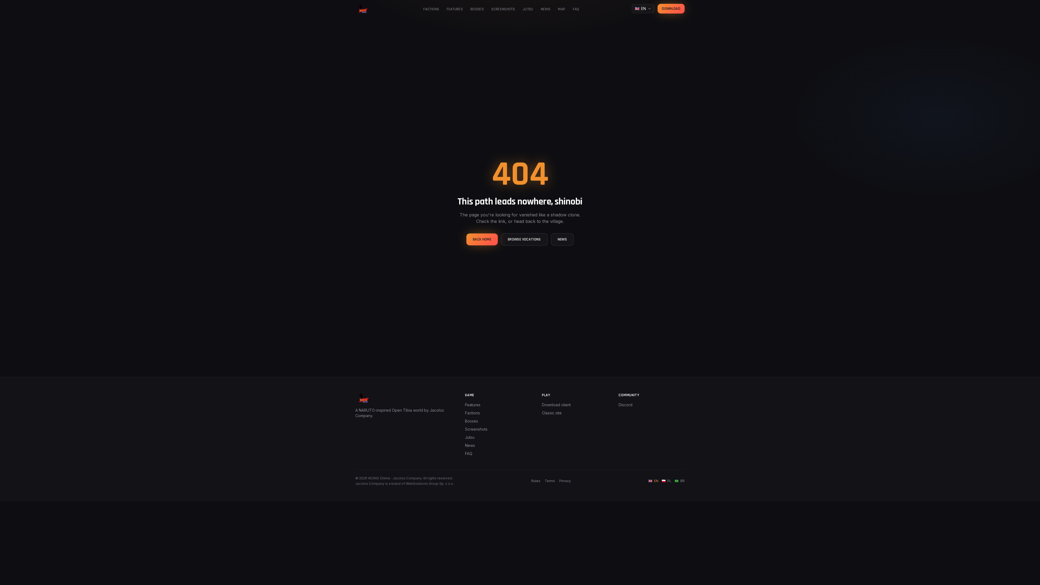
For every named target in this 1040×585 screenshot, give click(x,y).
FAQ (576, 9)
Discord (625, 404)
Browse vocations (524, 239)
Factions (431, 9)
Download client (556, 404)
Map (561, 9)
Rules (535, 481)
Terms (550, 481)
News (545, 9)
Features (455, 9)
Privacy (565, 481)
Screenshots (503, 9)
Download (671, 8)
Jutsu (527, 9)
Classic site (552, 413)
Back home (482, 239)
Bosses (477, 9)
